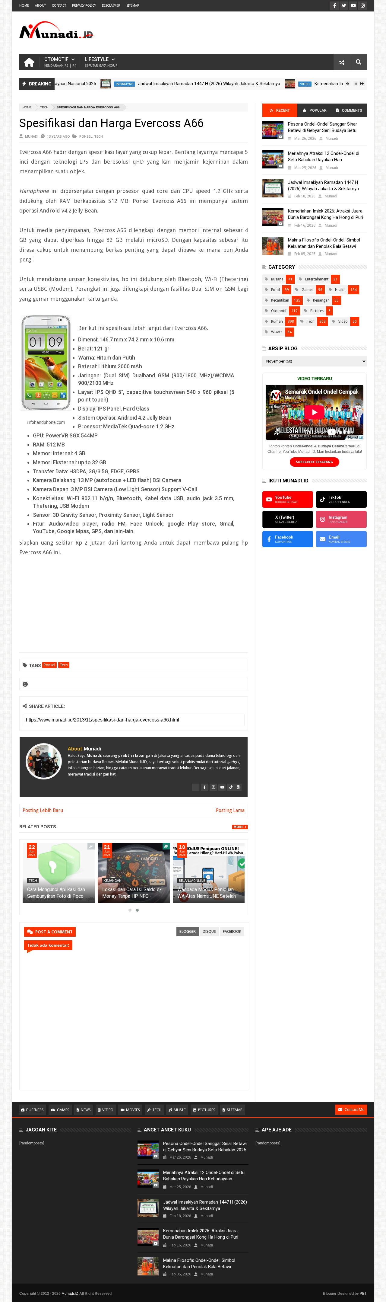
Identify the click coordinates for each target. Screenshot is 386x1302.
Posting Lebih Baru (43, 810)
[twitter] (195, 787)
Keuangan (113, 881)
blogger (187, 931)
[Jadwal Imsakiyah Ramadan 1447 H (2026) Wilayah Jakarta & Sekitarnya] (84, 83)
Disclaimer (111, 6)
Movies (133, 1110)
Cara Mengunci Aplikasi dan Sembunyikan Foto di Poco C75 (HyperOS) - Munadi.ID (56, 896)
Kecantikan (280, 300)
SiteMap (132, 6)
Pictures (317, 311)
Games (307, 290)
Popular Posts (317, 112)
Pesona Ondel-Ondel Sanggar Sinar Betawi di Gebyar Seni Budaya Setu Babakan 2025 (322, 130)
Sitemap (234, 1110)
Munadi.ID (70, 1293)
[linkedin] (238, 787)
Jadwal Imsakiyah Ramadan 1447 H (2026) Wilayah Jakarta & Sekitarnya (187, 83)
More (238, 827)
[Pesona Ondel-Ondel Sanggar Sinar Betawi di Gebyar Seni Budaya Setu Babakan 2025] (272, 130)
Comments (352, 110)
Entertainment (316, 279)
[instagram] (213, 787)
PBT (363, 1293)
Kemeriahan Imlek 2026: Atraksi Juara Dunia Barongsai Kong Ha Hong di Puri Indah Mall (325, 217)
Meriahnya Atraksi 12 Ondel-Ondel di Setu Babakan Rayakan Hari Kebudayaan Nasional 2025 (323, 160)
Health (340, 290)
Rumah (277, 321)
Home (24, 6)
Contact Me (354, 1109)
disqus (209, 931)
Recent (283, 110)
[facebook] (204, 787)
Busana (277, 279)
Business (35, 1110)
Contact (59, 6)
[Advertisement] (257, 32)
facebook (232, 931)
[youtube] (222, 787)
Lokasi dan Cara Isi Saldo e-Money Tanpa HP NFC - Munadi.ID (131, 896)
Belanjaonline (192, 881)
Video (283, 84)
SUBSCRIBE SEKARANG (314, 462)
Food (275, 290)
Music (180, 1110)
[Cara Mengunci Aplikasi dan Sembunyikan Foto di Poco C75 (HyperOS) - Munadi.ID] (59, 873)
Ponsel (85, 136)
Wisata (277, 332)
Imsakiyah (103, 84)
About (40, 6)
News (86, 1110)
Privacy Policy (84, 6)
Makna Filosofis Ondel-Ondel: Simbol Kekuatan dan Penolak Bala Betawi (324, 243)
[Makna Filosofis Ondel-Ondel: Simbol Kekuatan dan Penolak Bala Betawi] (272, 246)
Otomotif (60, 62)
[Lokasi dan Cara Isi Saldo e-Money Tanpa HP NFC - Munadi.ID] (134, 873)
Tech (44, 107)
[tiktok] (230, 787)
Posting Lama (230, 810)
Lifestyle (101, 62)
